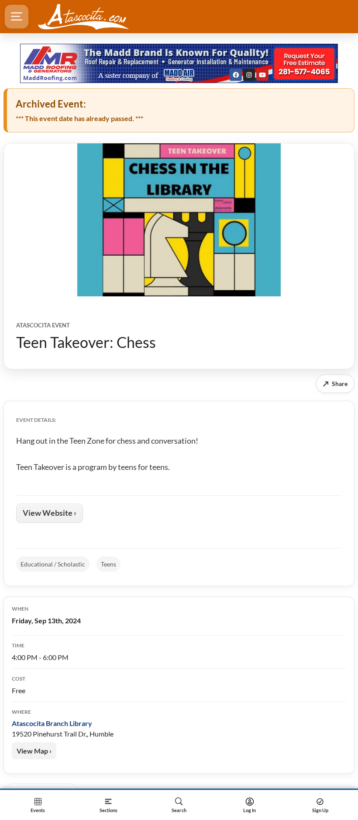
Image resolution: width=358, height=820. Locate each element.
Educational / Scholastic (53, 564)
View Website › (49, 513)
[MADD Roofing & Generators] (179, 63)
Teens (108, 564)
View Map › (34, 751)
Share (335, 383)
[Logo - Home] (83, 17)
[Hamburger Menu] (16, 16)
